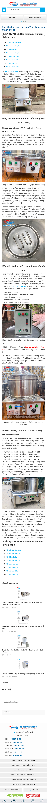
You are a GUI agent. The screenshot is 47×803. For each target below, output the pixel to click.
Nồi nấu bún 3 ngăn (13, 53)
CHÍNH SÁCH (35, 789)
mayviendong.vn (19, 286)
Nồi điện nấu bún (12, 49)
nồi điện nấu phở (11, 72)
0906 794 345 (17, 752)
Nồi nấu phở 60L (12, 63)
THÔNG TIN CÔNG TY (11, 789)
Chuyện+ (12, 17)
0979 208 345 (20, 749)
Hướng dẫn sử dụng (35, 17)
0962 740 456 (16, 739)
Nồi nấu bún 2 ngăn (13, 46)
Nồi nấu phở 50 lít (12, 60)
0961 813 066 (19, 745)
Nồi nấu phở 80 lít (12, 67)
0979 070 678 (18, 755)
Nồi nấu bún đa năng (13, 42)
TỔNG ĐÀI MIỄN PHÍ (24, 732)
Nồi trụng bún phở (12, 56)
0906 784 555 (17, 742)
